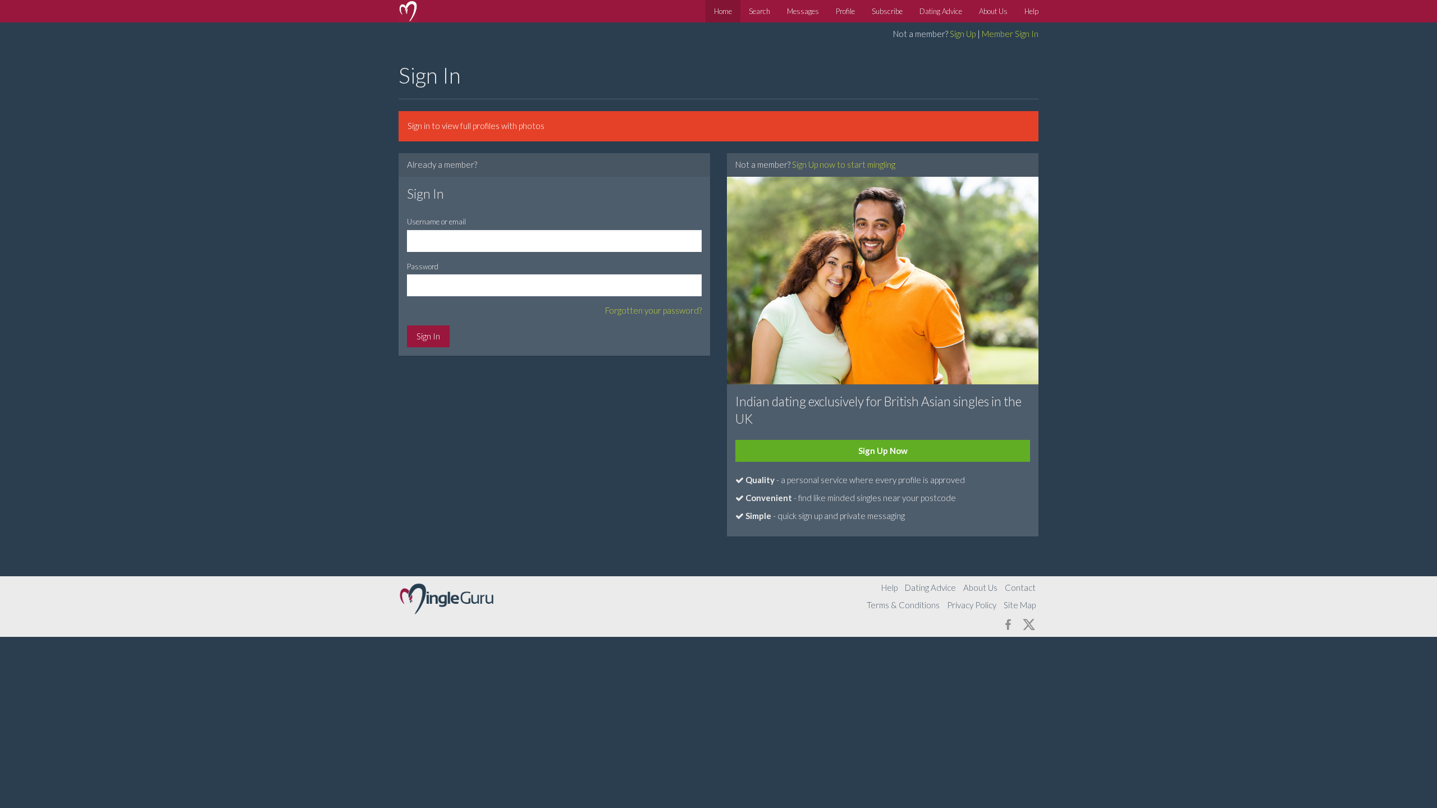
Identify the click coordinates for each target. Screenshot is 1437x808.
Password (422, 266)
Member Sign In (1010, 34)
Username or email (436, 221)
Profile (845, 11)
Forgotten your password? (653, 310)
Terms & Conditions (903, 605)
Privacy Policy (971, 605)
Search (759, 11)
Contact (1020, 587)
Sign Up (963, 34)
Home (723, 11)
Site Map (1020, 605)
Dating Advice (940, 11)
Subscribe (887, 11)
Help (1031, 11)
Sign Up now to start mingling (843, 164)
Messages (803, 11)
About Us (993, 11)
